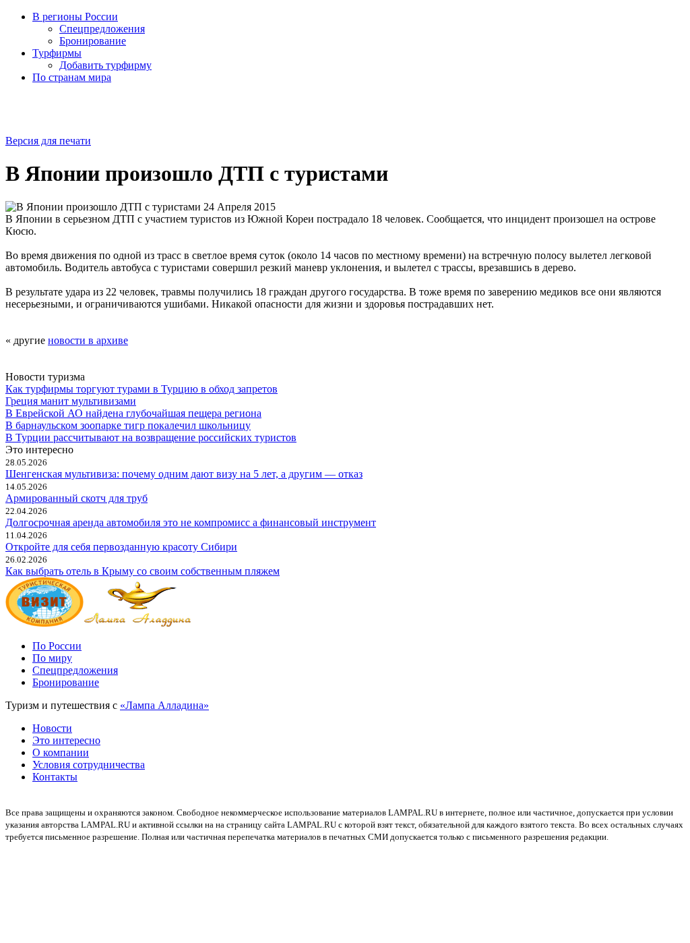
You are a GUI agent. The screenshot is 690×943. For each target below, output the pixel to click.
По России (57, 646)
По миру (52, 658)
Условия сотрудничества (88, 764)
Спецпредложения (102, 28)
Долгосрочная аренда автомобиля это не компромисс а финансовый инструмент (190, 522)
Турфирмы (57, 53)
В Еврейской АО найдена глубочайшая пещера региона (133, 413)
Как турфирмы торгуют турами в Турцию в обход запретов (141, 389)
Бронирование (92, 41)
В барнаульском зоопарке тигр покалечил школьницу (128, 425)
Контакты (54, 776)
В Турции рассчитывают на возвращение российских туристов (150, 437)
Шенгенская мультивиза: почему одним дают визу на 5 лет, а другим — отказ (184, 474)
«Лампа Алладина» (164, 705)
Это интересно (66, 740)
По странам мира (71, 77)
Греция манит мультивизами (70, 401)
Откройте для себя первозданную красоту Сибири (121, 546)
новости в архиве (88, 340)
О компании (60, 752)
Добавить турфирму (105, 65)
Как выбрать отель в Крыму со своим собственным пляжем (142, 571)
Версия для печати (48, 140)
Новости (52, 728)
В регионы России (75, 16)
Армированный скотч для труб (76, 498)
